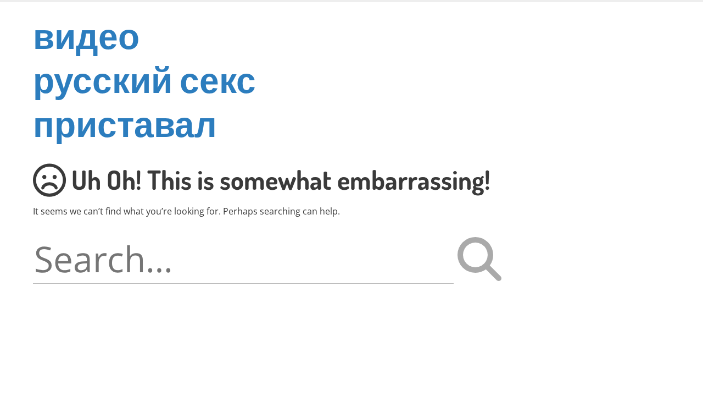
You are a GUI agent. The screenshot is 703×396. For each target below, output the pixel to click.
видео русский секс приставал (144, 79)
